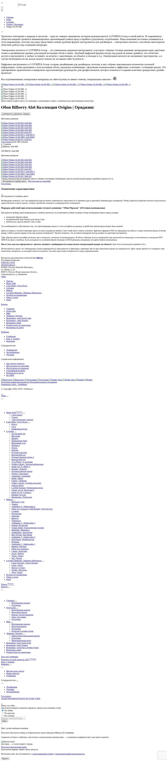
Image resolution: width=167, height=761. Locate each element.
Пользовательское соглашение (43, 382)
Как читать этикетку (15, 363)
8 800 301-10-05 (8, 262)
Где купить (6, 696)
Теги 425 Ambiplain (9, 657)
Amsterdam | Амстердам (21, 532)
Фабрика (5, 332)
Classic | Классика (19, 551)
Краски (4, 304)
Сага (13, 427)
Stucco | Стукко (18, 568)
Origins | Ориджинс (20, 474)
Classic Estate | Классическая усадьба (27, 528)
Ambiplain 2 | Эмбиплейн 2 (23, 537)
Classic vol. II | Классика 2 (22, 490)
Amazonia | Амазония (20, 476)
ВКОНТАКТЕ (19, 698)
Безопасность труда (14, 373)
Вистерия (15, 436)
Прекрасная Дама (19, 441)
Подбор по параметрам (16, 295)
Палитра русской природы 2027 (18, 659)
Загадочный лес (18, 434)
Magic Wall (11, 283)
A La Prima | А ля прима (22, 462)
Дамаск (14, 504)
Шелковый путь (18, 443)
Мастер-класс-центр (15, 671)
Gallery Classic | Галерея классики (26, 483)
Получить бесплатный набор (14, 747)
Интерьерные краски (20, 603)
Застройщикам (12, 352)
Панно (7, 584)
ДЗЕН (37, 698)
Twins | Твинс (17, 556)
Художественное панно (21, 471)
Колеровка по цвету (15, 327)
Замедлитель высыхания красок (25, 636)
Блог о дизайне (13, 339)
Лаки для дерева (18, 617)
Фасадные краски (19, 612)
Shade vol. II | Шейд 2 (20, 467)
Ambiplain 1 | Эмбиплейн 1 (23, 544)
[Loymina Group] (13, 5)
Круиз (14, 424)
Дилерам (10, 355)
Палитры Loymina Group (22, 631)
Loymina (10, 288)
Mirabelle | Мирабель (20, 530)
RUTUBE (30, 698)
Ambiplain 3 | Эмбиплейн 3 (23, 523)
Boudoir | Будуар (18, 495)
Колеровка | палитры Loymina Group (22, 647)
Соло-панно (16, 415)
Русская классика (19, 452)
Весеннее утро (17, 502)
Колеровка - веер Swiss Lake (18, 318)
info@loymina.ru (8, 265)
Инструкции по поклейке (17, 366)
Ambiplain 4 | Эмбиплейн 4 (23, 506)
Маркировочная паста (21, 640)
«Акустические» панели (22, 419)
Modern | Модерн (18, 546)
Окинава (15, 516)
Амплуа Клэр (17, 485)
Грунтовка (16, 605)
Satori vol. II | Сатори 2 (21, 492)
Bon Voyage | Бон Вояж (21, 535)
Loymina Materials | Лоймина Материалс (24, 293)
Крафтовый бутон (19, 429)
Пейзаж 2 (15, 445)
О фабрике (11, 336)
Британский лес (18, 459)
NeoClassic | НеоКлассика (22, 539)
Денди (14, 448)
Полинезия (16, 514)
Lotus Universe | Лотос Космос (24, 563)
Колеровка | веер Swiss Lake (18, 643)
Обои (3, 277)
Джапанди (16, 521)
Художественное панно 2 (22, 457)
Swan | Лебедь (17, 553)
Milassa (9, 290)
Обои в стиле (12, 297)
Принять (5, 759)
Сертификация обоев (15, 371)
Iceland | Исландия (19, 525)
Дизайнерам (11, 350)
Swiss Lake (11, 311)
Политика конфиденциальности (15, 382)
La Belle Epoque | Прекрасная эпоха (27, 488)
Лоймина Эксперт (14, 316)
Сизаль (14, 417)
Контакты (10, 341)
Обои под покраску (20, 549)
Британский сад (18, 455)
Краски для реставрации (22, 615)
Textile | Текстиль (19, 570)
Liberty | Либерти (19, 481)
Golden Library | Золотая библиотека (27, 464)
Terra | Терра (16, 572)
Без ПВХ (10, 375)
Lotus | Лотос (17, 565)
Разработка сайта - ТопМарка (14, 384)
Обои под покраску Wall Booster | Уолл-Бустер (31, 509)
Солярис (15, 511)
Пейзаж (14, 450)
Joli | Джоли (16, 558)
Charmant (10, 309)
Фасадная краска (18, 626)
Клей (8, 300)
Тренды (9, 281)
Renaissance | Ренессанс (21, 497)
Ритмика (15, 542)
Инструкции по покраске (17, 368)
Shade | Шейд (17, 478)
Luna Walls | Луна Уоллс (16, 286)
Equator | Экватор (19, 469)
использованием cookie (42, 754)
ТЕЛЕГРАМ (6, 698)
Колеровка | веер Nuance (17, 645)
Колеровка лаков (13, 323)
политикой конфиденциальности (70, 754)
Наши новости (12, 673)
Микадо (15, 518)
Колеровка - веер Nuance (17, 320)
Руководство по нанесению (18, 325)
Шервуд (14, 438)
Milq (8, 313)
